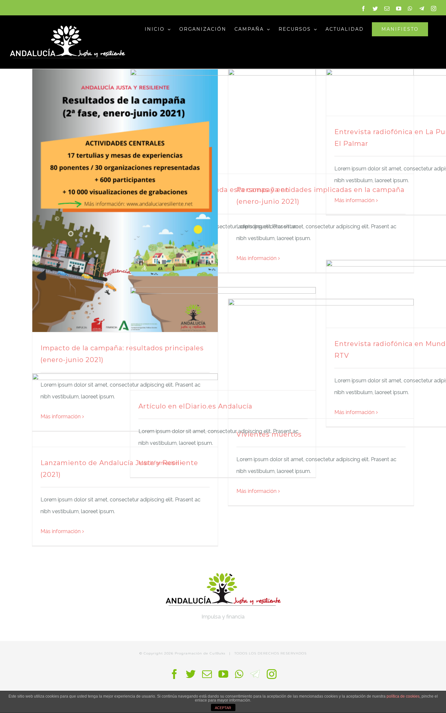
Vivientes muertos (269, 434)
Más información (256, 258)
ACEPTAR (223, 708)
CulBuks (217, 653)
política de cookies (403, 696)
